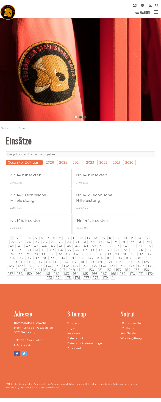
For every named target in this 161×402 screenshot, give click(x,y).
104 (100, 258)
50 (94, 246)
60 (29, 250)
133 (75, 266)
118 (83, 262)
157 (10, 274)
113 (39, 262)
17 (117, 238)
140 (141, 266)
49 (86, 246)
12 (81, 238)
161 (48, 274)
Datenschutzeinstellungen (85, 343)
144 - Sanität (128, 333)
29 (69, 242)
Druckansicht (76, 348)
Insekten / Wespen (143, 10)
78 (28, 254)
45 (53, 246)
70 (110, 250)
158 (19, 274)
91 (133, 254)
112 (31, 262)
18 (125, 238)
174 (58, 278)
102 (80, 258)
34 (108, 242)
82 (60, 254)
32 (92, 242)
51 (101, 246)
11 (74, 238)
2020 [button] (129, 162)
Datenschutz (76, 338)
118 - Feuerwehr (130, 323)
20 (140, 238)
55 (133, 246)
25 (37, 242)
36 (124, 242)
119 (91, 262)
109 (148, 258)
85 (84, 254)
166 (94, 274)
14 (95, 238)
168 (113, 274)
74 (141, 250)
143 (24, 270)
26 (45, 242)
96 (29, 258)
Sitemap (73, 323)
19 (132, 238)
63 (52, 250)
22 (13, 242)
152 (109, 270)
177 (86, 278)
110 (14, 262)
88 (109, 254)
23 (20, 242)
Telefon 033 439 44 (27, 340)
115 (57, 262)
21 (148, 238)
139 (131, 266)
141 (150, 266)
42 (28, 246)
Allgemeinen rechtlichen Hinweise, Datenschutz (75, 384)
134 (85, 266)
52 (109, 246)
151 (100, 270)
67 (85, 250)
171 (141, 274)
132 (66, 266)
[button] (154, 14)
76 (12, 254)
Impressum (75, 333)
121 (109, 262)
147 (62, 270)
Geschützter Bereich (151, 7)
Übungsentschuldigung (135, 5)
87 (101, 254)
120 (100, 262)
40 (12, 246)
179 (105, 278)
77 (20, 254)
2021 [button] (116, 162)
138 (122, 266)
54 (125, 246)
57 (149, 246)
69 (101, 250)
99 (53, 258)
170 (132, 274)
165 (85, 274)
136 (103, 266)
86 (92, 254)
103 (90, 258)
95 (21, 258)
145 (43, 270)
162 (57, 274)
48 (77, 246)
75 (149, 250)
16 (110, 238)
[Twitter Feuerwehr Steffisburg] (24, 353)
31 (84, 242)
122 (118, 262)
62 (44, 250)
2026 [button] (50, 162)
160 (39, 274)
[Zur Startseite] (8, 11)
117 (74, 262)
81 (52, 254)
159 (29, 274)
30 (77, 242)
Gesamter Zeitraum (24, 162)
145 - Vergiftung (131, 338)
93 (149, 254)
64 (60, 250)
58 (12, 250)
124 (137, 262)
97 (37, 258)
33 (100, 242)
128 (29, 266)
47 (69, 246)
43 (36, 246)
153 (118, 270)
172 (150, 274)
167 (104, 274)
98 (45, 258)
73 (133, 250)
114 (48, 262)
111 (23, 262)
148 (72, 270)
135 (94, 266)
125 (146, 262)
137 (112, 266)
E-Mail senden (23, 345)
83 (68, 254)
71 (117, 250)
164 (75, 274)
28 (61, 242)
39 (148, 242)
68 (93, 250)
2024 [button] (77, 162)
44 (44, 246)
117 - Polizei (127, 328)
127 (20, 266)
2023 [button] (90, 162)
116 (65, 262)
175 (68, 278)
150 (91, 270)
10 (67, 238)
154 (127, 270)
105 (109, 258)
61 (36, 250)
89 (117, 254)
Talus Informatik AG (29, 387)
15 (103, 238)
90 (125, 254)
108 (138, 258)
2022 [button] (103, 162)
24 (29, 242)
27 (53, 242)
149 (81, 270)
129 (39, 266)
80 (44, 254)
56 (141, 246)
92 (141, 254)
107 (128, 258)
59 (20, 250)
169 (123, 274)
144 (34, 270)
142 (14, 270)
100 (62, 258)
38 (140, 242)
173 (49, 278)
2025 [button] (63, 162)
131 (57, 266)
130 (48, 266)
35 (116, 242)
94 (12, 258)
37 (132, 242)
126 (11, 266)
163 (66, 274)
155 (136, 270)
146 (53, 270)
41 (20, 246)
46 (61, 246)
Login (71, 328)
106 (119, 258)
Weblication (53, 387)
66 (77, 250)
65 (69, 250)
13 (88, 238)
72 (125, 250)
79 (36, 254)
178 (95, 278)
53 (117, 246)
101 (71, 258)
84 (76, 254)
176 (77, 278)
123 (127, 262)
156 (146, 270)
